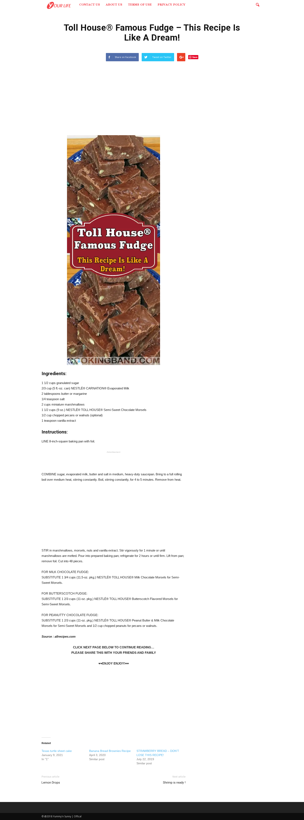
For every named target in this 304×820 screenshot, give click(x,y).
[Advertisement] (114, 101)
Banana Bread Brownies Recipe (110, 751)
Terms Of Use (140, 4)
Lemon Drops (51, 782)
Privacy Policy (171, 4)
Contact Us (89, 4)
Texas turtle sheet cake (57, 751)
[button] (257, 5)
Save (194, 57)
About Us (114, 4)
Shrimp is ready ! (174, 782)
